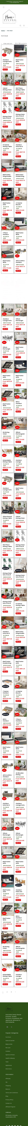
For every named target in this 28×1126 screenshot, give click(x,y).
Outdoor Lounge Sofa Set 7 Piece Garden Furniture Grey (7, 64)
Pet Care (8, 1047)
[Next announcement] (25, 2)
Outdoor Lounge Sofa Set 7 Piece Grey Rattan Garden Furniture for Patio (7, 324)
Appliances (9, 1065)
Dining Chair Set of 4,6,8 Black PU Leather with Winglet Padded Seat (20, 118)
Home (3, 30)
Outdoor (8, 1051)
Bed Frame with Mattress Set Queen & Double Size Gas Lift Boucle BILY (7, 380)
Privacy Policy (9, 1099)
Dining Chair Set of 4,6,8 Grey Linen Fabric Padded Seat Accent (7, 121)
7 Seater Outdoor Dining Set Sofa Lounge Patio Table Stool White (7, 695)
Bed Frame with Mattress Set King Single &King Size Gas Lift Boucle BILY (20, 352)
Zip (6, 1082)
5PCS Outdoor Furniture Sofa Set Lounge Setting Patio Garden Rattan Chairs (7, 726)
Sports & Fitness (10, 1054)
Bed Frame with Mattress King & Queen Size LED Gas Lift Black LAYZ (7, 208)
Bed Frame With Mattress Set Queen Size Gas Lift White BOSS (20, 237)
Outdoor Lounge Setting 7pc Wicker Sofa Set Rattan (20, 463)
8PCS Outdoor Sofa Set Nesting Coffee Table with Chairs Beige (20, 406)
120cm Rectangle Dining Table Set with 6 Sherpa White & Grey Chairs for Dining (7, 353)
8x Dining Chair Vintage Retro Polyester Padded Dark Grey (7, 437)
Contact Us (9, 1103)
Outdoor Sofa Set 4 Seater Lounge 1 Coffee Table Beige (20, 295)
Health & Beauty (10, 1058)
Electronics (9, 1069)
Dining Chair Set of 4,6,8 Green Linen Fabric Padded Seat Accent (7, 577)
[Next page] (15, 992)
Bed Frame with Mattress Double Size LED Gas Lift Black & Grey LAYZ (20, 380)
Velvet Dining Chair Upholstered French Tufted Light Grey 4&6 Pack (7, 93)
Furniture (8, 1037)
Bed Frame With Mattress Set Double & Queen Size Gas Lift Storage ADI (7, 409)
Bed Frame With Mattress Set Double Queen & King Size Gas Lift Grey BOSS (20, 64)
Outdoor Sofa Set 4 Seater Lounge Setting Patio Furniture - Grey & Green (20, 150)
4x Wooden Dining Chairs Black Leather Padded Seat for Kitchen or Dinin (7, 293)
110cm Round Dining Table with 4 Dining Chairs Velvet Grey (7, 520)
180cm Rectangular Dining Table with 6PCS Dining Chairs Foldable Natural (20, 438)
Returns (8, 1089)
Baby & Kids (9, 1044)
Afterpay (8, 1078)
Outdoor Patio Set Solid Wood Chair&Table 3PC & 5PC (20, 893)
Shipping (8, 1085)
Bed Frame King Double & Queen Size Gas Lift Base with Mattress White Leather (7, 180)
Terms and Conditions (12, 1092)
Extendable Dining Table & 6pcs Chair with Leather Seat (7, 463)
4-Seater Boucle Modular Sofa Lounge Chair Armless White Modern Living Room (20, 209)
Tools (7, 1062)
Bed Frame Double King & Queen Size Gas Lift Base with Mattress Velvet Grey (20, 179)
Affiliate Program (10, 1106)
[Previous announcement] (3, 2)
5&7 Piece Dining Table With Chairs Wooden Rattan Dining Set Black (20, 93)
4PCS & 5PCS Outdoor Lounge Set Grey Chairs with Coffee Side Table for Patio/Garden (20, 267)
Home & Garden (10, 1040)
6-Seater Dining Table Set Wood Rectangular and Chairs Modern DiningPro (7, 150)
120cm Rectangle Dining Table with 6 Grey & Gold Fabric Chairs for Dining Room (20, 324)
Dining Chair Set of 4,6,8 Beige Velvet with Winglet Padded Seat (20, 579)
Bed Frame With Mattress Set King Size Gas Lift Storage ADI (7, 265)
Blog (7, 1096)
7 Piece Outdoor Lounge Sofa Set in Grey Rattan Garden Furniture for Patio (7, 238)
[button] (4, 7)
